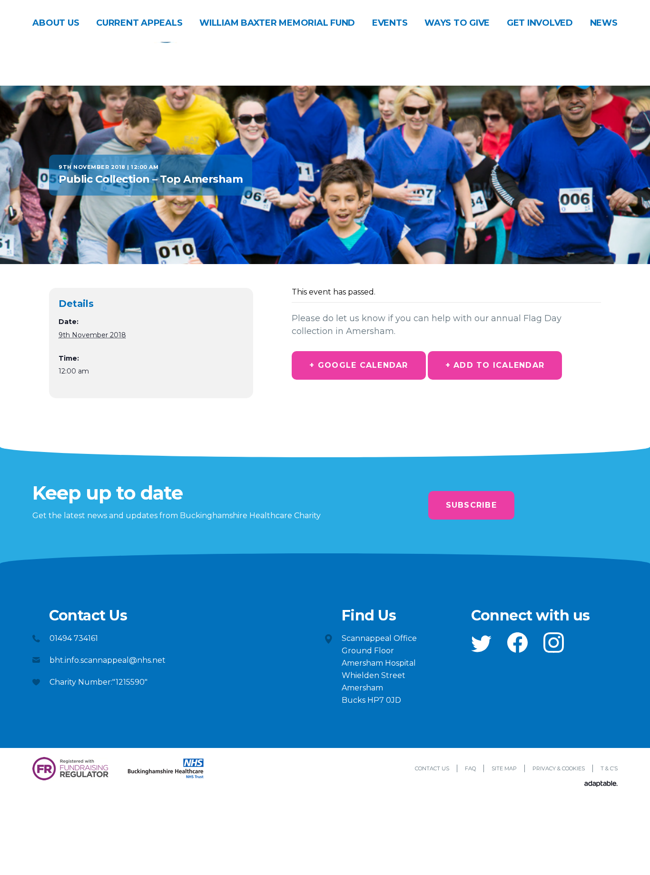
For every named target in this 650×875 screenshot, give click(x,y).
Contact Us (432, 768)
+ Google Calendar (358, 365)
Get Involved (540, 23)
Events (390, 23)
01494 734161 (73, 638)
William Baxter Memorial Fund (277, 23)
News (604, 23)
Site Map (504, 768)
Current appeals (139, 23)
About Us (55, 23)
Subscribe (471, 505)
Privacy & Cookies (558, 768)
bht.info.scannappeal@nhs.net (107, 660)
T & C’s (609, 768)
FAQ (470, 768)
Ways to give (457, 23)
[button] (481, 643)
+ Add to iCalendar (495, 365)
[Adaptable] (601, 784)
